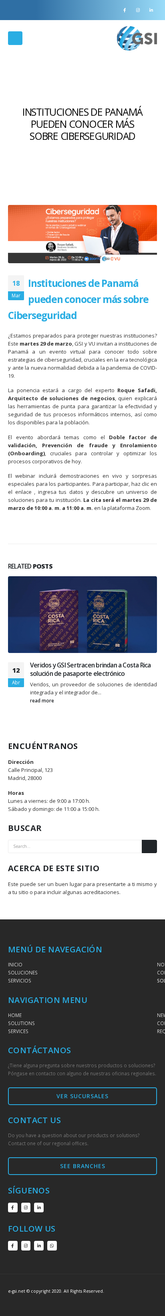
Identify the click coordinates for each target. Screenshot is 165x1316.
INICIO (15, 964)
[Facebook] (124, 10)
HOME (15, 1015)
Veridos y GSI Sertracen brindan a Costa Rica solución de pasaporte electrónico (90, 669)
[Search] (149, 846)
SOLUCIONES (23, 972)
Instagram (26, 1207)
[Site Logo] (137, 38)
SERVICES (18, 1031)
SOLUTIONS (21, 1023)
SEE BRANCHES (82, 1166)
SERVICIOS (19, 980)
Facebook (13, 1207)
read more (42, 700)
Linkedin (39, 1207)
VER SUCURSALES (82, 1096)
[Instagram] (137, 10)
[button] (15, 38)
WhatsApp (52, 1246)
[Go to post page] (82, 614)
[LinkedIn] (151, 10)
